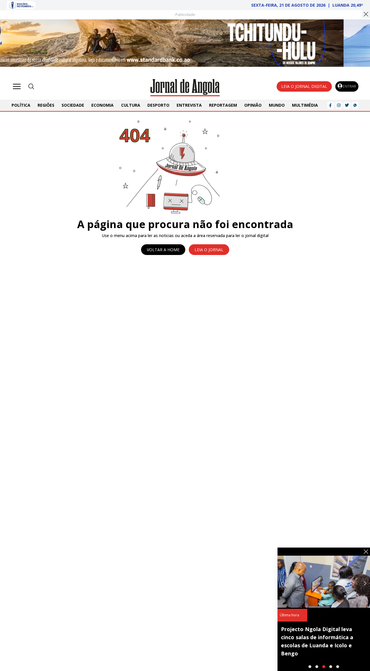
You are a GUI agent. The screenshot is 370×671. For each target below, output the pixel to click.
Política (21, 105)
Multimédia (305, 105)
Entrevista (189, 105)
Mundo (277, 105)
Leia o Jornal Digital (304, 86)
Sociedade (73, 105)
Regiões (46, 105)
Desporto (158, 105)
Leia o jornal (209, 249)
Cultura (130, 105)
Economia (102, 105)
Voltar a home (163, 249)
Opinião (253, 105)
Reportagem (223, 105)
